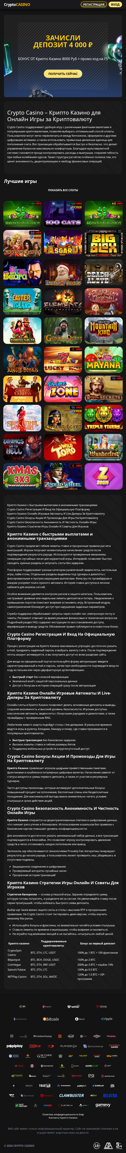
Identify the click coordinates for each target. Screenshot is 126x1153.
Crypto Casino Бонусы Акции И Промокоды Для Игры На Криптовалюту (52, 518)
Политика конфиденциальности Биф (63, 1114)
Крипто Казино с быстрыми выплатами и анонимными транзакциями (52, 505)
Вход (115, 4)
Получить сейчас (63, 74)
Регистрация (94, 4)
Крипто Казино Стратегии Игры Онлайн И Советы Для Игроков (47, 526)
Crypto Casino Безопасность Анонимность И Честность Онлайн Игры (51, 522)
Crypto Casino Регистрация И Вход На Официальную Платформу (48, 509)
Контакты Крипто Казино (63, 1117)
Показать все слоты (63, 190)
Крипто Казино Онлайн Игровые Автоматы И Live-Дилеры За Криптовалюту (56, 513)
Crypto (17, 4)
